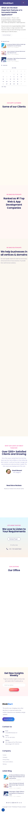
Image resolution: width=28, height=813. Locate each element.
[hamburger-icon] (23, 2)
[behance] (21, 803)
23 (17, 81)
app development (7, 19)
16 (17, 79)
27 (6, 83)
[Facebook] (7, 803)
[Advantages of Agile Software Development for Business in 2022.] (3, 59)
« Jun (2, 86)
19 (3, 81)
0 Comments (16, 47)
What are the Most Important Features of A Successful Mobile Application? (11, 11)
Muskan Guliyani (7, 18)
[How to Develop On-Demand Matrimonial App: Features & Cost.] (3, 52)
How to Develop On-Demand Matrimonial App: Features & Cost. (16, 785)
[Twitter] (9, 803)
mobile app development (10, 22)
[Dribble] (19, 803)
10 (21, 76)
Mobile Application (21, 22)
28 (10, 83)
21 (10, 81)
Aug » (5, 86)
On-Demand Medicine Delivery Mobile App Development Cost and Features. (17, 776)
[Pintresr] (17, 803)
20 (6, 81)
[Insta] (11, 803)
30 (17, 83)
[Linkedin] (13, 803)
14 (10, 79)
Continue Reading (7, 35)
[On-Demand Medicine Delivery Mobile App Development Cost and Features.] (3, 45)
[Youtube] (15, 803)
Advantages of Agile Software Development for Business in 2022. (16, 793)
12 (3, 79)
